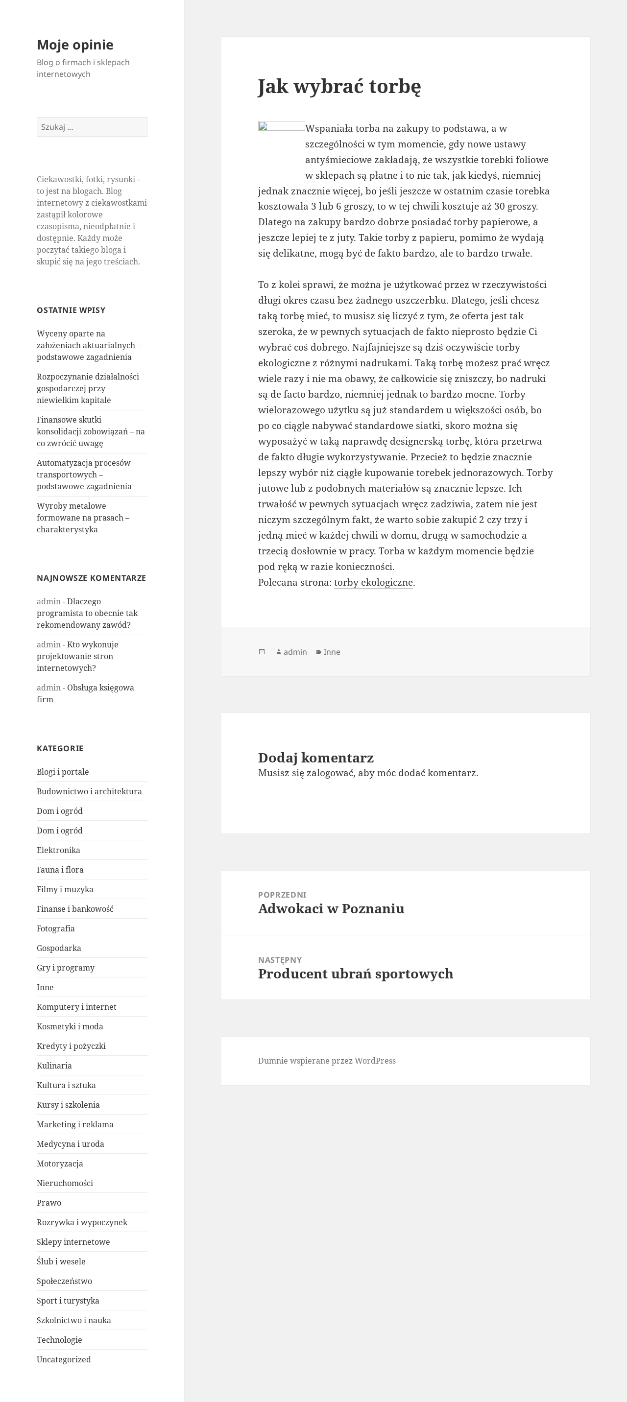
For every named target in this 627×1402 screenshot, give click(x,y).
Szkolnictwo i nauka (74, 1320)
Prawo (49, 1202)
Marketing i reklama (75, 1124)
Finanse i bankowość (75, 908)
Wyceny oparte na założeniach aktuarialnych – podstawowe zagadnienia (89, 345)
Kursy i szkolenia (68, 1104)
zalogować (330, 772)
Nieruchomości (65, 1183)
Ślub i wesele (61, 1261)
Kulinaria (54, 1065)
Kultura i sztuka (66, 1085)
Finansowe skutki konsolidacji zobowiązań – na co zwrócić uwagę (91, 431)
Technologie (59, 1339)
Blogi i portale (63, 771)
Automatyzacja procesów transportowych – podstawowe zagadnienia (84, 474)
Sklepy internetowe (73, 1241)
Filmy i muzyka (65, 889)
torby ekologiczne (373, 582)
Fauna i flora (60, 869)
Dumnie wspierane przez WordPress (327, 1060)
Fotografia (56, 928)
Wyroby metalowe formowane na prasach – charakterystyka (83, 517)
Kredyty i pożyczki (71, 1046)
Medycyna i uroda (70, 1144)
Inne (45, 987)
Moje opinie (75, 44)
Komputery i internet (77, 1006)
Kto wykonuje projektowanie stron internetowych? (78, 656)
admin (295, 651)
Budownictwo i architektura (89, 791)
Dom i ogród (60, 811)
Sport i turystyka (68, 1300)
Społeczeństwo (64, 1281)
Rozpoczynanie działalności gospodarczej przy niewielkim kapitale (88, 388)
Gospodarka (59, 948)
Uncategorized (64, 1359)
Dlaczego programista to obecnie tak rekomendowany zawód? (87, 613)
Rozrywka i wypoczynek (82, 1222)
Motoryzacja (60, 1163)
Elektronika (58, 850)
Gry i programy (66, 967)
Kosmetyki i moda (70, 1026)
